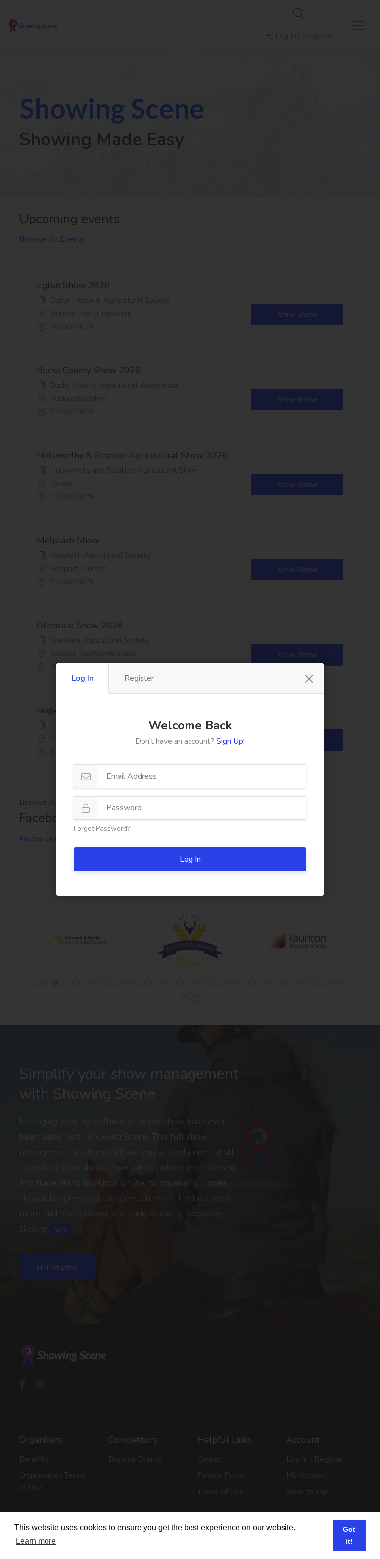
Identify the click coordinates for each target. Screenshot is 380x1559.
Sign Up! (230, 741)
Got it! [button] (349, 1535)
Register (139, 678)
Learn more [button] (36, 1541)
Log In (83, 678)
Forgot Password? (102, 828)
